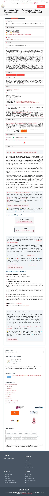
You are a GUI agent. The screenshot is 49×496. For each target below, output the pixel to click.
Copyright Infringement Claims (11, 482)
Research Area (19, 303)
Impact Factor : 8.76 (10, 430)
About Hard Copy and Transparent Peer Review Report (19, 34)
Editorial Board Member (12, 402)
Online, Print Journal (28, 436)
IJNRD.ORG (28, 116)
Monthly (34, 433)
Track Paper (9, 388)
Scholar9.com (21, 137)
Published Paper (10, 75)
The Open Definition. (32, 123)
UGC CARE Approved (11, 390)
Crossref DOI (8, 438)
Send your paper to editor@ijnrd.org (24, 230)
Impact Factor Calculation (10, 480)
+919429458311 (11, 458)
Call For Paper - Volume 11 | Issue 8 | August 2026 (22, 152)
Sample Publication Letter (31, 480)
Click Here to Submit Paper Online (24, 221)
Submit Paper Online (12, 265)
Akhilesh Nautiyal (17, 39)
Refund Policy (7, 478)
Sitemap (27, 482)
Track (31, 3)
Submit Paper (41, 6)
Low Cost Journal (17, 438)
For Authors (9, 386)
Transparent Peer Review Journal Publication (18, 205)
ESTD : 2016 (28, 430)
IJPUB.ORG (40, 116)
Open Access (27, 433)
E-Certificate (20, 75)
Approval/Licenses (10, 392)
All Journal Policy (29, 467)
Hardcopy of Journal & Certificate (29, 438)
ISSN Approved (37, 436)
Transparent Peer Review (11, 433)
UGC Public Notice (31, 255)
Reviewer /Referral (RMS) (12, 400)
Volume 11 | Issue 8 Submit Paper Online (16, 360)
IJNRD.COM (34, 116)
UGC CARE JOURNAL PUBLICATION (14, 110)
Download (8, 394)
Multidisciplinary (9, 436)
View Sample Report (24, 198)
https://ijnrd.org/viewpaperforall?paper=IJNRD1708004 (27, 102)
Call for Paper (25, 3)
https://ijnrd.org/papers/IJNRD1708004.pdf (16, 83)
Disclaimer (7, 476)
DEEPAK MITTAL (9, 39)
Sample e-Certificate (30, 478)
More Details (26, 305)
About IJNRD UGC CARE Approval (15, 267)
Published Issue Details (11, 384)
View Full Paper (17, 139)
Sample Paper (29, 474)
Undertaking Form (29, 476)
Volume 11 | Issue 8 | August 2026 (16, 326)
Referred (20, 433)
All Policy (8, 396)
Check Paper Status (8, 474)
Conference (9, 398)
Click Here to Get (16, 32)
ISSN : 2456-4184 (20, 430)
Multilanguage (18, 436)
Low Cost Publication (21, 441)
